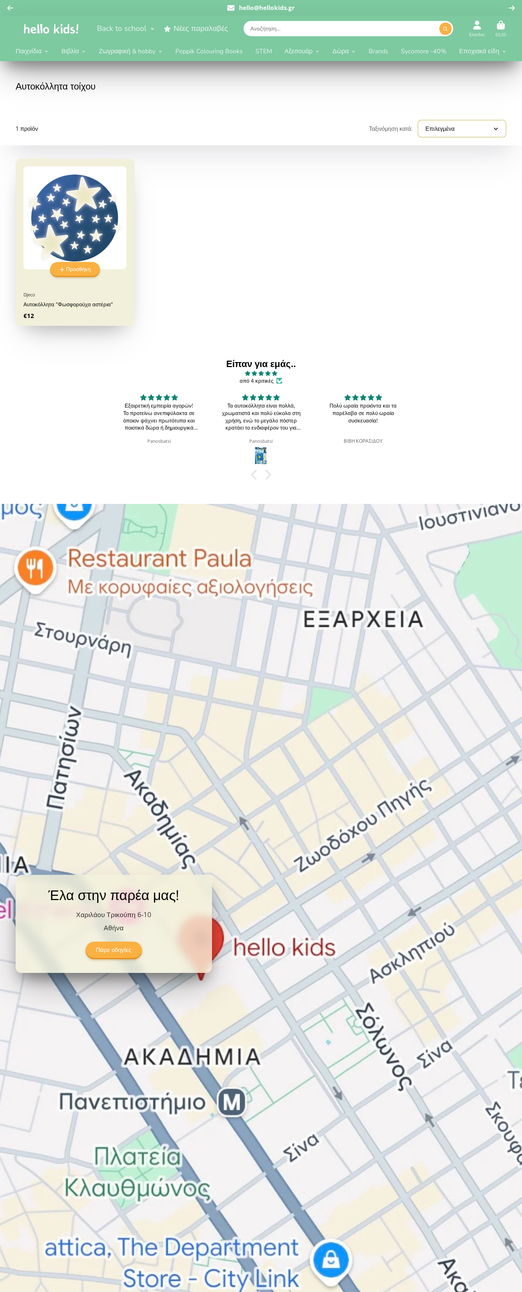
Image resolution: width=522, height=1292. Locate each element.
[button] (256, 475)
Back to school (121, 28)
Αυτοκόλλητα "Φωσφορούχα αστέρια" (75, 242)
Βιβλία (70, 51)
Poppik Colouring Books (209, 51)
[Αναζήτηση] (445, 29)
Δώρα (340, 51)
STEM (263, 51)
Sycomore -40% (423, 51)
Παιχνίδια (29, 51)
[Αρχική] (51, 28)
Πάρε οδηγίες (113, 950)
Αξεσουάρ (298, 51)
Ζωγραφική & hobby (127, 51)
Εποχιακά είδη (479, 51)
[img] (261, 373)
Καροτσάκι (500, 29)
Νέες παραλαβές (201, 28)
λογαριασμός (477, 29)
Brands (378, 51)
